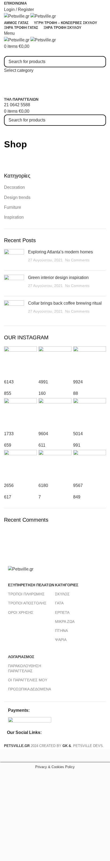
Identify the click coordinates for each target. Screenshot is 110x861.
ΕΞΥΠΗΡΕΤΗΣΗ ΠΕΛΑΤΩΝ (31, 585)
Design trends (17, 197)
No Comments (77, 260)
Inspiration (14, 217)
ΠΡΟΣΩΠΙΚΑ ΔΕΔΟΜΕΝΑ (29, 689)
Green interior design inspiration (58, 277)
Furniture (12, 207)
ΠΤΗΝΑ (61, 630)
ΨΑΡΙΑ (60, 640)
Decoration (14, 187)
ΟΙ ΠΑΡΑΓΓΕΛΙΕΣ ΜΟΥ (27, 680)
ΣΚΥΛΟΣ (62, 594)
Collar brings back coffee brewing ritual (65, 303)
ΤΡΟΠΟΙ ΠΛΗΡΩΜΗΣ (26, 594)
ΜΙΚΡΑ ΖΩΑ (64, 621)
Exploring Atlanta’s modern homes (60, 252)
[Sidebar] (6, 755)
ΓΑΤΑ (59, 603)
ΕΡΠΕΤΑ (62, 612)
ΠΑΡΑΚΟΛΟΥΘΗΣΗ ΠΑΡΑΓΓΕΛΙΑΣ (24, 668)
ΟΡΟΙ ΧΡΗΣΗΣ (20, 612)
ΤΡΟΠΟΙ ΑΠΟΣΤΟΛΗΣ (27, 603)
